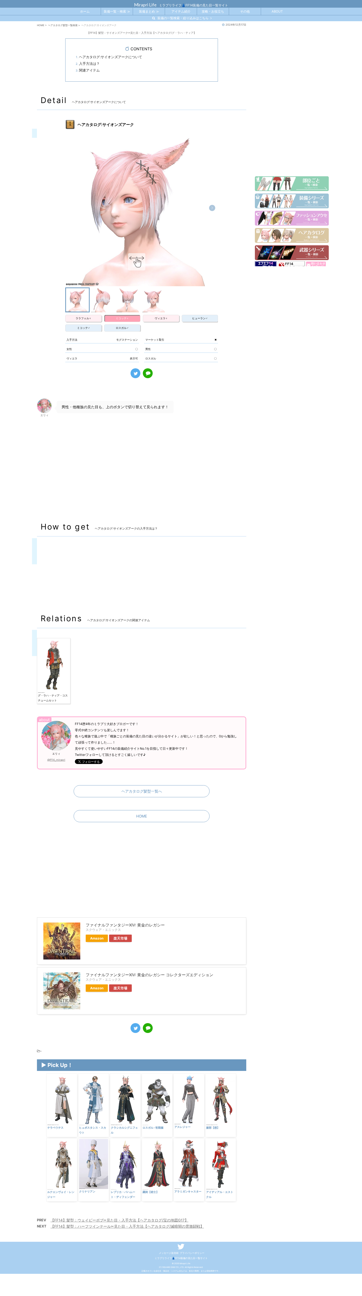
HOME (141, 816)
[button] (212, 207)
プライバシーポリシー (192, 1252)
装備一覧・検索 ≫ (117, 11)
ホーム (85, 11)
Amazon (96, 938)
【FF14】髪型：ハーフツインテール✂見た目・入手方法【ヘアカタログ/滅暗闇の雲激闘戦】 (127, 1226)
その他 (245, 11)
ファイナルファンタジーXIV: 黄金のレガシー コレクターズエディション (149, 974)
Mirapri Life (145, 4)
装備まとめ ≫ (149, 11)
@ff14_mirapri (56, 760)
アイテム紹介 (181, 11)
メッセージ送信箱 (169, 1252)
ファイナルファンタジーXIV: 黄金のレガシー (125, 925)
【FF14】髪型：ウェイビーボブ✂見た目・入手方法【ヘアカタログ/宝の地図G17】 (119, 1220)
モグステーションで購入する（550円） (74, 587)
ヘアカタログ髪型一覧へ (141, 791)
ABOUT (277, 11)
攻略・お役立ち (213, 11)
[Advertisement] (141, 468)
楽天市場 (120, 938)
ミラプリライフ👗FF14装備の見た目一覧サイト (181, 1258)
